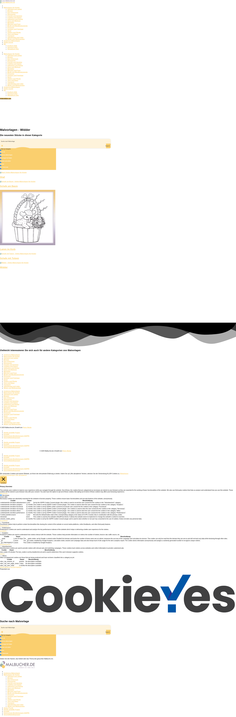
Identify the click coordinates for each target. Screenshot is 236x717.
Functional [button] (3, 521)
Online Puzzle (8, 708)
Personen (10, 27)
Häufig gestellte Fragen (12, 432)
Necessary (5, 495)
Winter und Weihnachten (16, 39)
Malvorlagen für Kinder (12, 7)
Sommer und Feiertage (15, 29)
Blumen (10, 11)
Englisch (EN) (12, 46)
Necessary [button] (3, 493)
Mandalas (10, 22)
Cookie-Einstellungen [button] (7, 475)
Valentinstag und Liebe (15, 37)
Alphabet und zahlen (14, 9)
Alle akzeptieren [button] (21, 475)
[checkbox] (9, 151)
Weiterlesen (124, 473)
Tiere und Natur (12, 34)
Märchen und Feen (13, 24)
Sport (9, 31)
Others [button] (2, 554)
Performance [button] (4, 526)
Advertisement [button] (5, 544)
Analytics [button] (3, 531)
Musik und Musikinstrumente (17, 26)
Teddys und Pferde (14, 32)
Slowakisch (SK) (13, 49)
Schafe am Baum (9, 186)
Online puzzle (8, 42)
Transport (10, 36)
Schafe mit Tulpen (9, 258)
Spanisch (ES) (12, 47)
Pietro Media (27, 427)
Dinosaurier (11, 14)
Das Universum (12, 12)
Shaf (2, 177)
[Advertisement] (118, 113)
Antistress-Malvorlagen (12, 41)
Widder (4, 267)
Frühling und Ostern (14, 17)
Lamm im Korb (7, 249)
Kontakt (6, 434)
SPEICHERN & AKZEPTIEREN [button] (10, 567)
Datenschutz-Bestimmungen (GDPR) (16, 436)
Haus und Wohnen (13, 21)
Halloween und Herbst (15, 19)
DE (5, 44)
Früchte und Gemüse (14, 16)
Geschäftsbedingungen (12, 437)
